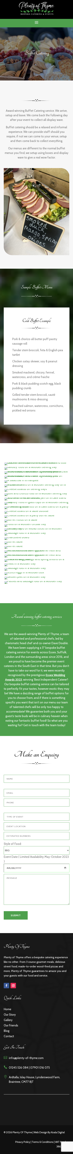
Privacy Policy (22, 1142)
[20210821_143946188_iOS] (37, 471)
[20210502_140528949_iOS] (37, 559)
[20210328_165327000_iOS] (17, 537)
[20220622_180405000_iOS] (37, 502)
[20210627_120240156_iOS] (25, 568)
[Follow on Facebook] (6, 985)
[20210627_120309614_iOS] (37, 462)
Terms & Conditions (42, 1142)
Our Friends (11, 1025)
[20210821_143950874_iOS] (37, 475)
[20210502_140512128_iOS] (37, 550)
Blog (6, 1030)
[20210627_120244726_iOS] (24, 572)
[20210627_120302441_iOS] (25, 576)
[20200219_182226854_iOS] (25, 532)
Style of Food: (12, 844)
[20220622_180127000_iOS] (37, 497)
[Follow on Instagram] (13, 985)
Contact (9, 1036)
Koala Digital (58, 1132)
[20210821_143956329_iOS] (21, 480)
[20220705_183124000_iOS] (37, 506)
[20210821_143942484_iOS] (31, 467)
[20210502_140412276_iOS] (14, 541)
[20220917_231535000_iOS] (29, 515)
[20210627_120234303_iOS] (20, 563)
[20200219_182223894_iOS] (37, 528)
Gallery (8, 1020)
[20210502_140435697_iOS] (14, 546)
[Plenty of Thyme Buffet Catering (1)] (33, 581)
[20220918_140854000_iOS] (21, 519)
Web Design (40, 1132)
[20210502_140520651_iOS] (37, 554)
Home (7, 1009)
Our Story (10, 1014)
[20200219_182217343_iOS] (25, 524)
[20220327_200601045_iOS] (36, 493)
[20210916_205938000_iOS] (26, 489)
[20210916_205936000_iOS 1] (37, 484)
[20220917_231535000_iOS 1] (26, 511)
